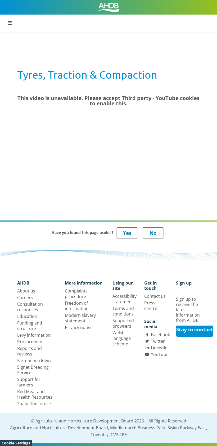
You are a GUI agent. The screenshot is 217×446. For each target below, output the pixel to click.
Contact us (155, 296)
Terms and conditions (123, 311)
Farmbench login (34, 360)
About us (26, 291)
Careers (25, 297)
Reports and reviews (29, 351)
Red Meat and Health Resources (34, 394)
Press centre (150, 305)
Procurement (30, 342)
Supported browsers (123, 323)
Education (27, 316)
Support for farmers (28, 382)
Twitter (158, 341)
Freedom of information (77, 306)
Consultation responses (30, 307)
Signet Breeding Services (33, 370)
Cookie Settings (16, 442)
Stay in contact (194, 329)
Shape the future (34, 404)
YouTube (160, 354)
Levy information (34, 335)
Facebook (160, 334)
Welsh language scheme (121, 338)
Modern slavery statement (80, 318)
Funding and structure (29, 325)
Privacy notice (79, 327)
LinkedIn (159, 348)
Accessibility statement (124, 299)
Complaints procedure (76, 293)
